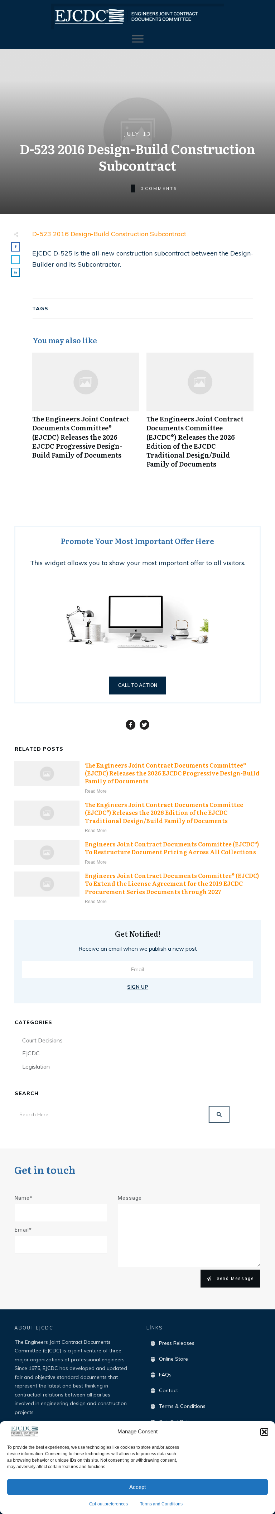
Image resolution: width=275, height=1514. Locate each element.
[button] (264, 1432)
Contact (168, 1390)
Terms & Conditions (182, 1406)
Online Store (173, 1359)
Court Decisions (42, 1040)
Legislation (36, 1066)
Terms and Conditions (161, 1503)
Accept (137, 1487)
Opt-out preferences (108, 1503)
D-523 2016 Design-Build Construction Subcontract (109, 234)
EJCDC (31, 1053)
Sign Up (137, 987)
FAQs (165, 1374)
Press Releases (176, 1343)
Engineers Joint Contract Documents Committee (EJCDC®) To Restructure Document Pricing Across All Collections (172, 848)
